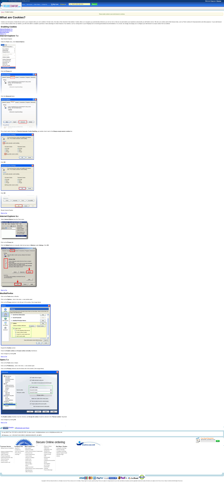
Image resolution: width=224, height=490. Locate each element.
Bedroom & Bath (29, 449)
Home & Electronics (30, 454)
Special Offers (28, 464)
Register (219, 1)
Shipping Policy (4, 453)
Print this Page (60, 454)
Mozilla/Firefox (4, 32)
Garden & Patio (47, 452)
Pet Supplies (47, 463)
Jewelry (46, 459)
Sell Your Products (19, 451)
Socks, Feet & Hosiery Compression (34, 451)
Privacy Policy (4, 460)
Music (26, 465)
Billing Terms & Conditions (7, 448)
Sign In (213, 1)
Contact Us (44, 4)
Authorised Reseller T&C (7, 457)
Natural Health (47, 454)
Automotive (46, 466)
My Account (29, 4)
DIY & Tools (47, 465)
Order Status (37, 4)
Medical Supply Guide (62, 453)
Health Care (28, 459)
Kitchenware (47, 457)
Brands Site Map (60, 449)
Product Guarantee (5, 456)
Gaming (46, 468)
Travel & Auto (28, 456)
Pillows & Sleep (48, 446)
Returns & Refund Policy (7, 451)
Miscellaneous (28, 470)
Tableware (46, 448)
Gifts (45, 455)
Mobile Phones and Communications (34, 468)
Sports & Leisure (29, 467)
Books (45, 462)
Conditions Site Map (61, 451)
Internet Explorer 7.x (6, 29)
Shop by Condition (29, 457)
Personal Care (28, 453)
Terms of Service (5, 459)
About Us (17, 448)
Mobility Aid (47, 451)
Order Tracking (4, 454)
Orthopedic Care (48, 449)
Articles (58, 456)
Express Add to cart (5, 462)
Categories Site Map (61, 448)
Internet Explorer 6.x (6, 30)
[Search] (94, 4)
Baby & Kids (28, 462)
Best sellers (28, 448)
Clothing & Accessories (49, 460)
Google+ (11, 427)
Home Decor (28, 460)
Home (23, 4)
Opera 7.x (3, 34)
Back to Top (4, 213)
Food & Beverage (48, 470)
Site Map (17, 454)
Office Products (29, 471)
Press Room (18, 453)
